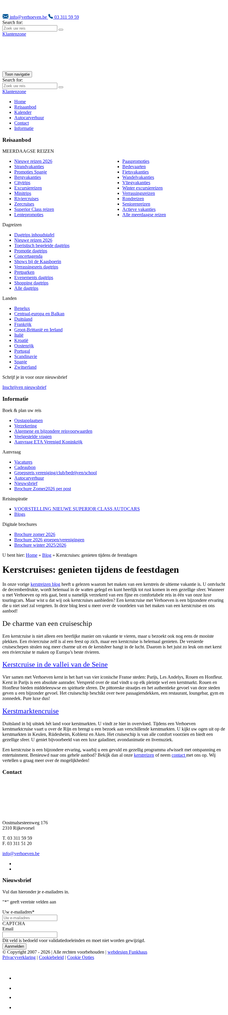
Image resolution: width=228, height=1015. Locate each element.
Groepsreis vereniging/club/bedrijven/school (55, 472)
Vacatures (23, 461)
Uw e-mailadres (18, 911)
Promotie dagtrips (30, 250)
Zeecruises (24, 203)
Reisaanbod (25, 106)
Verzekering (25, 425)
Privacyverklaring (19, 957)
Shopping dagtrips (31, 282)
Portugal (22, 351)
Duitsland (23, 319)
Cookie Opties (80, 957)
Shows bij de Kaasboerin (37, 261)
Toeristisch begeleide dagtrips (41, 245)
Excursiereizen (28, 187)
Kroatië (21, 340)
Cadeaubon (25, 467)
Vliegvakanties (136, 182)
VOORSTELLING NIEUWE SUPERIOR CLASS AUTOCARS (77, 508)
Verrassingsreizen (138, 193)
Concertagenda (28, 256)
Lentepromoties (28, 214)
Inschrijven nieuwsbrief (24, 387)
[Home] (64, 68)
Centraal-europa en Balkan (39, 313)
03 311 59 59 (66, 17)
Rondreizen (133, 198)
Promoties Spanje (30, 171)
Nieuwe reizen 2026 (33, 161)
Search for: (12, 22)
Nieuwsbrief (25, 483)
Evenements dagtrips (33, 277)
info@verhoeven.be (28, 17)
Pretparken (24, 272)
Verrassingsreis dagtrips (36, 266)
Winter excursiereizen (142, 187)
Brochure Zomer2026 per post (42, 488)
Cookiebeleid (51, 957)
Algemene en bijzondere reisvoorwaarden (53, 431)
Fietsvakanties (135, 171)
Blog (46, 555)
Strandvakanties (29, 166)
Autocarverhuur (29, 117)
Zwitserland (25, 367)
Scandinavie (25, 356)
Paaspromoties (135, 161)
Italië (18, 335)
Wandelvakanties (138, 177)
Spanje (20, 361)
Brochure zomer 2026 (34, 534)
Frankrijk (22, 324)
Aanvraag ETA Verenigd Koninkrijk (48, 441)
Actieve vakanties (139, 209)
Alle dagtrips (26, 288)
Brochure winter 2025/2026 (40, 545)
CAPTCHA (13, 923)
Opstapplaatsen (28, 420)
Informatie (24, 128)
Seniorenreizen (136, 203)
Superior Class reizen (34, 209)
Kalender (22, 112)
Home (20, 101)
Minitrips (22, 193)
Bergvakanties (27, 177)
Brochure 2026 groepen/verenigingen (49, 539)
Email (7, 928)
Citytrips (22, 182)
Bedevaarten (134, 166)
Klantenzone (14, 33)
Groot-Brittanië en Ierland (38, 329)
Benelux (22, 308)
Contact (21, 122)
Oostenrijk (24, 345)
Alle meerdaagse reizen (144, 214)
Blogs (19, 514)
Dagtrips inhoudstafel (34, 234)
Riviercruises (26, 198)
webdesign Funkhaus (127, 951)
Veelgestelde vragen (33, 436)
